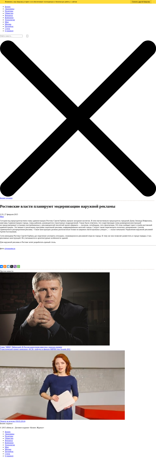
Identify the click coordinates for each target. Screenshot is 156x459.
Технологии (10, 20)
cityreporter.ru (10, 248)
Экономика (9, 9)
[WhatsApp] (18, 266)
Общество (9, 13)
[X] (11, 266)
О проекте (9, 31)
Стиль (7, 29)
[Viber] (15, 266)
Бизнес (8, 7)
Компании (9, 18)
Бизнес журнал (6, 198)
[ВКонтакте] (1, 266)
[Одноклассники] (4, 266)
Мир (7, 22)
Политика (9, 11)
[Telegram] (8, 266)
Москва (8, 24)
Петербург (9, 26)
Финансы (9, 15)
